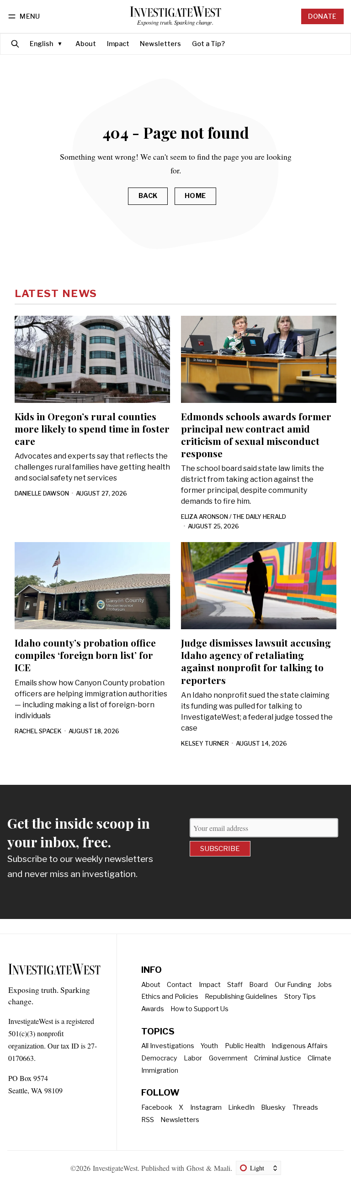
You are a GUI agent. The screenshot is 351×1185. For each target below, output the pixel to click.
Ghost (195, 1168)
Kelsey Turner (205, 743)
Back (148, 196)
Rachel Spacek (38, 731)
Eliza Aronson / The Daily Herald (233, 516)
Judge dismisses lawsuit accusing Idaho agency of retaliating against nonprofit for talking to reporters (256, 661)
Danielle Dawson (42, 493)
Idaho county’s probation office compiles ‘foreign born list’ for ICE (85, 654)
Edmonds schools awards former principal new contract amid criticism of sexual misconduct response (256, 434)
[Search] (15, 44)
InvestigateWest (115, 1168)
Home (195, 196)
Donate (322, 16)
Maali (222, 1168)
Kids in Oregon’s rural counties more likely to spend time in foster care (92, 428)
